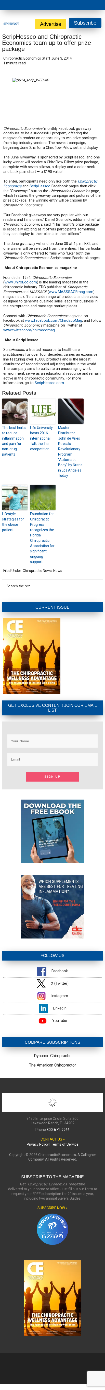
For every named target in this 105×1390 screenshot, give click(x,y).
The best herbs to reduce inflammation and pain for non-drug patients (14, 441)
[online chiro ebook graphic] (52, 861)
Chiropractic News (37, 571)
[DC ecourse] (52, 937)
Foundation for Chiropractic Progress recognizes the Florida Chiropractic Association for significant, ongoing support (42, 538)
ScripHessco (40, 186)
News (57, 571)
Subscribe (85, 23)
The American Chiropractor (52, 1065)
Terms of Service (64, 1144)
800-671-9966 (58, 1130)
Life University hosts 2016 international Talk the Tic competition (41, 438)
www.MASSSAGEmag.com (71, 292)
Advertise (50, 24)
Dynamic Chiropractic (52, 1055)
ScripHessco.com (49, 383)
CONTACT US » (53, 1139)
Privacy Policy (38, 1144)
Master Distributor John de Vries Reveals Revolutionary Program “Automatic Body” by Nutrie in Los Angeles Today (70, 452)
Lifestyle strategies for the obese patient (13, 522)
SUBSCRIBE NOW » (52, 1208)
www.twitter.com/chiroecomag (29, 330)
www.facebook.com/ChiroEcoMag (53, 320)
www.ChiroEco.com (21, 282)
